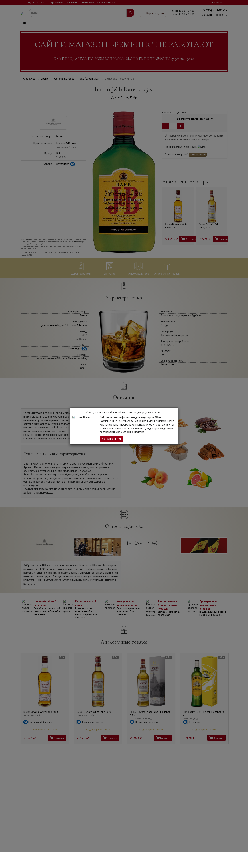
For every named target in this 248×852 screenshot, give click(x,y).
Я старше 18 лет (111, 438)
